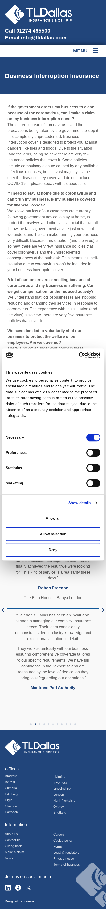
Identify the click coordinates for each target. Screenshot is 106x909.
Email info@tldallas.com (36, 38)
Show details (79, 503)
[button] (3, 610)
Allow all (53, 518)
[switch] (93, 453)
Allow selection (53, 534)
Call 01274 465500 (27, 31)
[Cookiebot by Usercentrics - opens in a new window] (78, 355)
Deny (53, 550)
